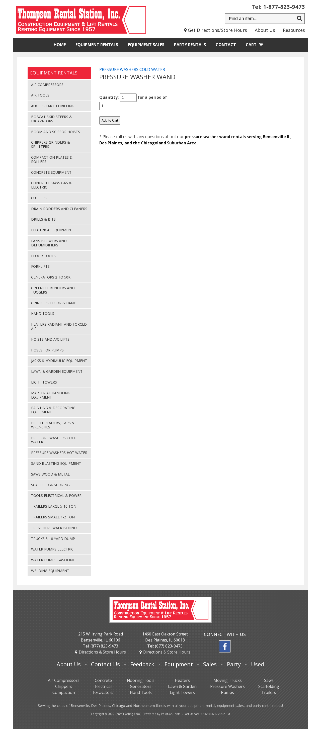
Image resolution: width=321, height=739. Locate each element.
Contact (226, 44)
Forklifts (40, 266)
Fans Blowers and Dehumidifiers (49, 242)
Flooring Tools (140, 680)
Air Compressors (47, 84)
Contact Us (105, 664)
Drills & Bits (43, 219)
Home (60, 44)
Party (190, 44)
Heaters (182, 680)
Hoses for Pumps (47, 350)
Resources (294, 30)
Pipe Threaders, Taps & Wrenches (52, 424)
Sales (146, 44)
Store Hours (102, 652)
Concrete (103, 680)
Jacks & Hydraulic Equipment (59, 360)
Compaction (63, 692)
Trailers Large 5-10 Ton (53, 506)
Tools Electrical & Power (56, 495)
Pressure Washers (227, 686)
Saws (269, 680)
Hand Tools (42, 313)
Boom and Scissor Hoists (55, 131)
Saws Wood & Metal (50, 474)
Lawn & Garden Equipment (57, 371)
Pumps (227, 692)
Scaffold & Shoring (50, 485)
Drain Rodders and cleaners (59, 208)
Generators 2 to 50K (50, 277)
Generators (140, 686)
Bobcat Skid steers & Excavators (51, 118)
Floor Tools (43, 255)
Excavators (103, 692)
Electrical (103, 686)
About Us (265, 30)
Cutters (39, 198)
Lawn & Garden (182, 686)
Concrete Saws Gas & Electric (51, 185)
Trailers (268, 692)
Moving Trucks (227, 680)
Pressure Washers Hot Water (59, 452)
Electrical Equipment (52, 230)
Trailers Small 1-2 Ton (53, 517)
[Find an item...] (299, 19)
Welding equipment (50, 570)
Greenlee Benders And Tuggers (53, 290)
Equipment (96, 44)
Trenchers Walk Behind (54, 527)
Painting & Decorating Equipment (53, 409)
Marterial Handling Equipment (50, 395)
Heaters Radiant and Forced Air (59, 326)
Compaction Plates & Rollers (51, 159)
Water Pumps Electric (52, 549)
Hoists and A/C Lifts (50, 339)
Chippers (63, 686)
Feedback (142, 664)
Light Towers (44, 382)
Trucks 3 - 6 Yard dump (53, 538)
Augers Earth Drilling (52, 106)
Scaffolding (268, 686)
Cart (252, 44)
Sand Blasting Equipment (56, 463)
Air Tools (40, 95)
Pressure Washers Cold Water (53, 439)
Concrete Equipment (51, 172)
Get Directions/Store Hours (217, 30)
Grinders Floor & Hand (53, 303)
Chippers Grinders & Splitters (50, 144)
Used (257, 664)
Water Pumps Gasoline (53, 560)
